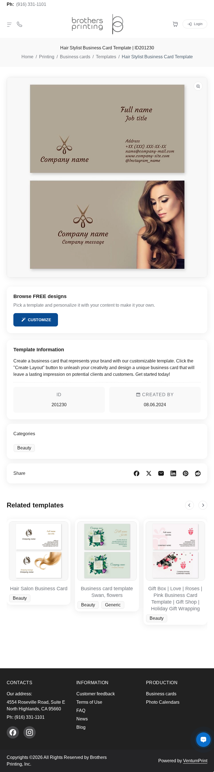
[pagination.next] (202, 505)
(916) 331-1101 (31, 4)
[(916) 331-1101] (19, 24)
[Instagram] (29, 732)
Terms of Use (89, 702)
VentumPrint (195, 760)
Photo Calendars (162, 702)
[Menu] (9, 24)
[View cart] (175, 24)
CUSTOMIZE (39, 320)
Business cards (161, 693)
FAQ (80, 710)
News (82, 719)
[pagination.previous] (189, 505)
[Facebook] (13, 732)
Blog (81, 727)
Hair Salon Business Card (38, 588)
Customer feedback (95, 693)
